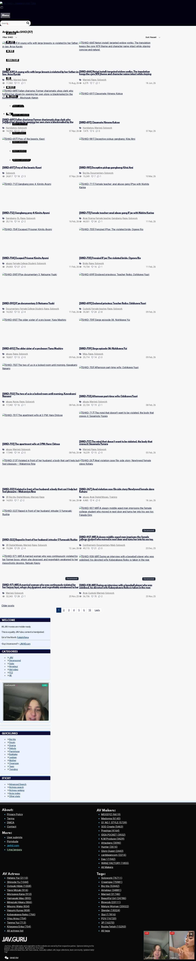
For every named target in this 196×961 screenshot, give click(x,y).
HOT (11, 87)
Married (17, 80)
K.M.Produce (112, 838)
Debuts (12, 748)
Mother (12, 760)
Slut (108, 914)
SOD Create (112, 826)
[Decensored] (117, 515)
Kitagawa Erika (19, 926)
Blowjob (111, 902)
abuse (9, 263)
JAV (11, 657)
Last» (97, 610)
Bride (85, 263)
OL (18, 218)
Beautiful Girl (113, 898)
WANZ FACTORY (115, 863)
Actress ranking (16, 790)
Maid (112, 545)
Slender (110, 910)
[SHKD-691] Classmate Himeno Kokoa (99, 122)
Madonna (111, 818)
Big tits (9, 80)
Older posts (8, 605)
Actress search (16, 787)
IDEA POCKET (113, 834)
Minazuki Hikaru (19, 902)
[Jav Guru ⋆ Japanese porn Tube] (18, 3)
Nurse (16, 401)
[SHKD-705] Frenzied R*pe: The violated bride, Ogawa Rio (110, 258)
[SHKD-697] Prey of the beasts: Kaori (21, 168)
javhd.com (13, 845)
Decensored (15, 660)
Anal (85, 218)
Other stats (14, 796)
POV (108, 918)
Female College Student (24, 263)
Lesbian (13, 757)
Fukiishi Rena (23, 637)
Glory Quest (112, 850)
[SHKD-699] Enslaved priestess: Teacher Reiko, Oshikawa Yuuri (112, 303)
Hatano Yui (17, 877)
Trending (13, 769)
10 (90, 610)
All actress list (15, 930)
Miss (85, 354)
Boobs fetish (113, 926)
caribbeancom (113, 854)
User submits (14, 837)
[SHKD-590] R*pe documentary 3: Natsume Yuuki (28, 303)
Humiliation (11, 128)
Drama (91, 218)
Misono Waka (18, 906)
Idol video (13, 669)
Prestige (110, 830)
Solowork (101, 80)
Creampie (14, 763)
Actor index (14, 793)
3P (7, 497)
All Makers (107, 867)
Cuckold (86, 309)
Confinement (89, 545)
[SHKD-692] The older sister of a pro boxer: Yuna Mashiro (32, 348)
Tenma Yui (16, 922)
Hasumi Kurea (18, 910)
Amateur (13, 666)
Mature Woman (115, 906)
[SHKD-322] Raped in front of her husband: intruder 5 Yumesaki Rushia (39, 540)
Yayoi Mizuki (17, 890)
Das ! (108, 859)
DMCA (10, 822)
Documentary (96, 173)
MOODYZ (111, 814)
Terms (10, 818)
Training (113, 497)
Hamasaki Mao (19, 898)
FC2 (11, 672)
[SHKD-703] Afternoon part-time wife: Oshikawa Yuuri (108, 396)
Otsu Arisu (16, 918)
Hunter (109, 846)
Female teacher (103, 218)
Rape (24, 80)
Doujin (12, 742)
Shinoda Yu (17, 882)
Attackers (111, 842)
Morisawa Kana (19, 894)
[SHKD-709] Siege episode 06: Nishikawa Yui (103, 348)
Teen (11, 766)
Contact (11, 826)
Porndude (12, 841)
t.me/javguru (14, 849)
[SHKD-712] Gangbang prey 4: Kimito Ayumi (26, 213)
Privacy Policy (15, 814)
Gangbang (11, 218)
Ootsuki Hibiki (19, 886)
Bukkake (13, 754)
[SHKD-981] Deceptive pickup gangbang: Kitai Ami (106, 168)
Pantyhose (14, 751)
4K (10, 675)
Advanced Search (17, 784)
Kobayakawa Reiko (21, 914)
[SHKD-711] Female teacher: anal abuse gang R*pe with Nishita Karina (116, 213)
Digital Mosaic (23, 497)
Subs (11, 663)
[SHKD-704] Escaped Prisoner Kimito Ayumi (25, 258)
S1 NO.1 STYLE (114, 822)
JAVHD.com (25, 644)
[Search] (28, 23)
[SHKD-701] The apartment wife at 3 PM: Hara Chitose (31, 444)
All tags (105, 930)
